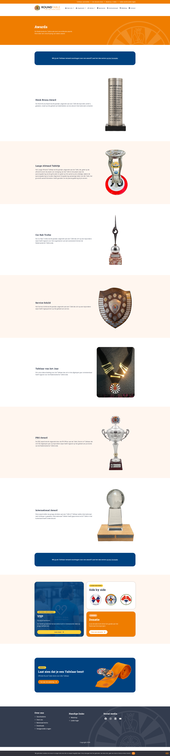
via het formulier (112, 58)
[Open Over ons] (73, 8)
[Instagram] (110, 719)
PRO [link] (37, 437)
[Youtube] (120, 719)
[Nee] (167, 753)
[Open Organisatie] (85, 8)
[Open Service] (94, 8)
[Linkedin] (115, 719)
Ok (133, 753)
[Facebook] (106, 719)
